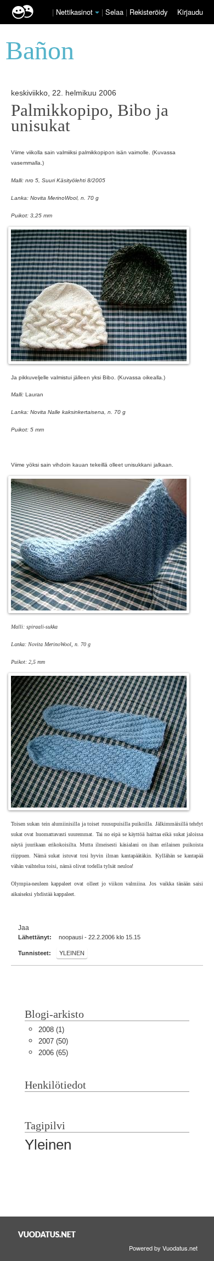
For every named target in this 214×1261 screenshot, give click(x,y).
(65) (53, 1053)
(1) (51, 1029)
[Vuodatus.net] (47, 1234)
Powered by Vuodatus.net (163, 1247)
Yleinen (72, 953)
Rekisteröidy (148, 12)
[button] (97, 13)
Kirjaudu (190, 12)
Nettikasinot (74, 12)
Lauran (34, 394)
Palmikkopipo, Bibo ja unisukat (89, 118)
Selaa (115, 12)
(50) (53, 1041)
